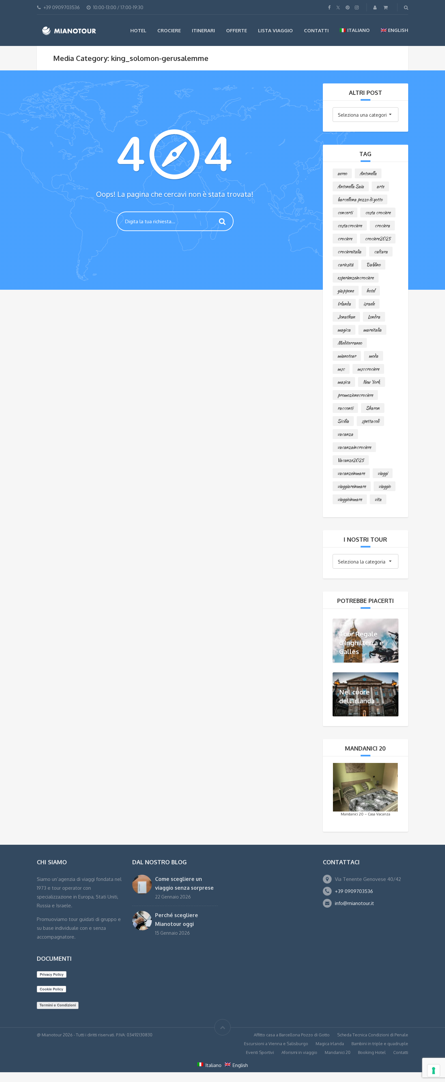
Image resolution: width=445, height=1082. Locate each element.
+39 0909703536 (354, 891)
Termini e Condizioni (57, 1005)
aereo (342, 173)
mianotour (346, 356)
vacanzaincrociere (354, 447)
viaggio (385, 486)
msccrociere (368, 369)
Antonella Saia (350, 186)
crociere (344, 238)
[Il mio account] (375, 7)
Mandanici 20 (338, 1052)
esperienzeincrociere (355, 277)
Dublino (373, 264)
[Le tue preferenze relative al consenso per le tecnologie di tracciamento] (433, 1070)
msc (341, 369)
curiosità (345, 264)
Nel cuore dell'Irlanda (357, 696)
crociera (382, 225)
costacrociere (349, 225)
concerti (344, 212)
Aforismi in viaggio (299, 1052)
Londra (374, 317)
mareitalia (372, 330)
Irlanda (344, 303)
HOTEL (138, 30)
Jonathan (346, 317)
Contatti (316, 30)
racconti (345, 408)
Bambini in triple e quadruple (380, 1043)
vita (378, 499)
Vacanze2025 (350, 460)
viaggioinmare (349, 499)
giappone (345, 290)
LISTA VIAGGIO (275, 30)
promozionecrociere (355, 395)
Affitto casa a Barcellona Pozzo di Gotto (292, 1034)
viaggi (383, 473)
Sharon (373, 408)
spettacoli (370, 421)
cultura (381, 251)
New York (371, 382)
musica (343, 382)
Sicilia (343, 421)
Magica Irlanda (330, 1043)
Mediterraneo (349, 343)
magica (344, 330)
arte (380, 186)
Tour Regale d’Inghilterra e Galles (361, 642)
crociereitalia (349, 251)
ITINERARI (203, 30)
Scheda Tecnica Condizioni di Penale (372, 1034)
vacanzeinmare (351, 473)
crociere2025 (378, 238)
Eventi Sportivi (260, 1052)
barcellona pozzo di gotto (359, 199)
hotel (370, 290)
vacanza (345, 434)
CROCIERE (169, 30)
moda (373, 356)
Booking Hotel (372, 1052)
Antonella (368, 173)
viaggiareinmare (351, 486)
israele (369, 303)
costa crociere (378, 212)
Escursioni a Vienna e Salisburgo (276, 1043)
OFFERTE (236, 30)
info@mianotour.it (354, 903)
